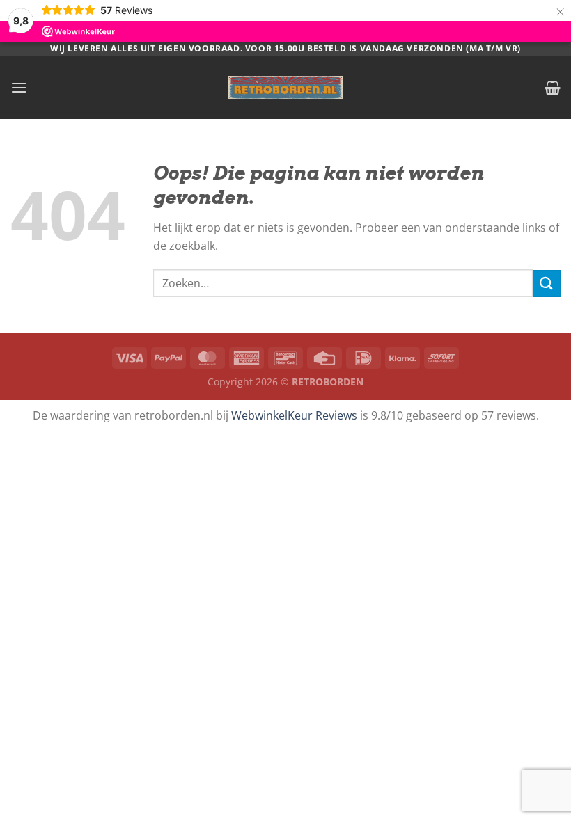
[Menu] (18, 87)
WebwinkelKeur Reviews (294, 415)
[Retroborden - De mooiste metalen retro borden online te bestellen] (285, 87)
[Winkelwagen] (553, 87)
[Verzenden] (547, 283)
